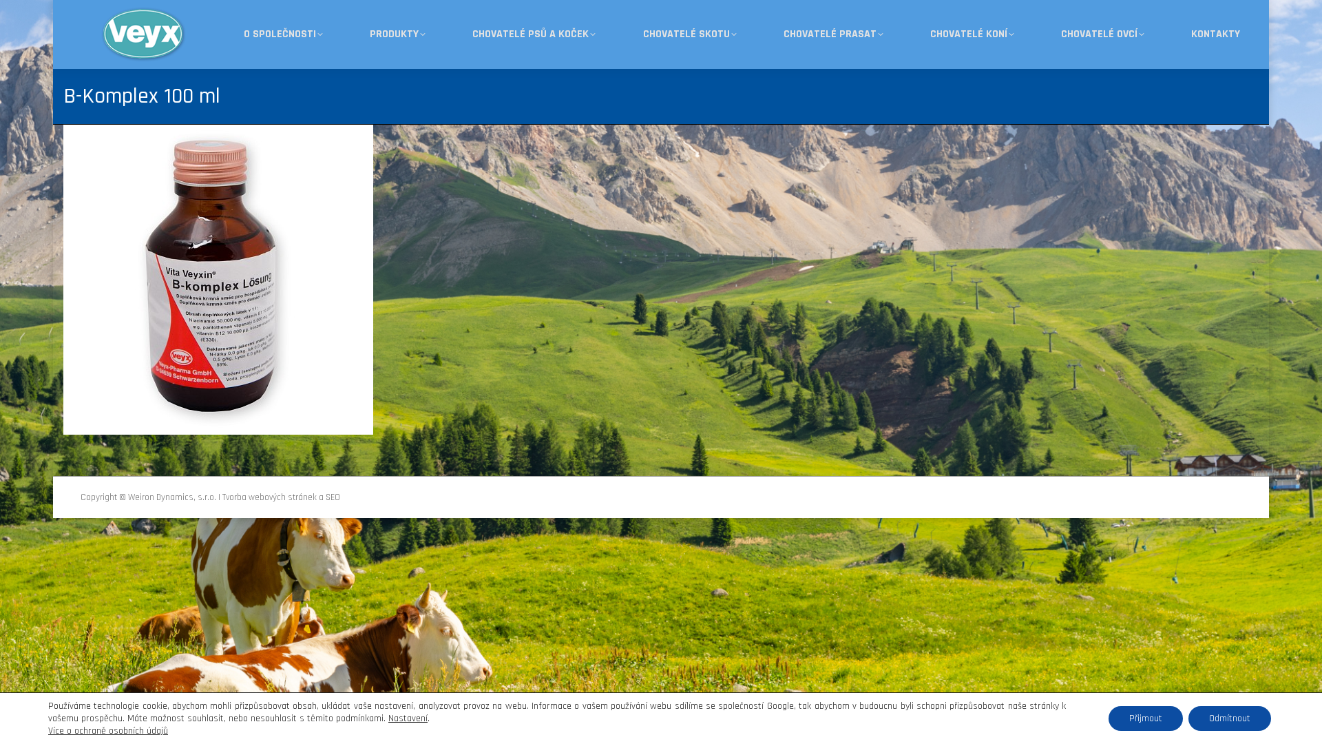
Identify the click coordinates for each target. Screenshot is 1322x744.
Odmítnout (1229, 718)
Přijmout (1145, 718)
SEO (333, 497)
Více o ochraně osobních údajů (108, 731)
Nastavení (408, 718)
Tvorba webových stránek (269, 497)
